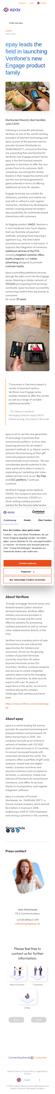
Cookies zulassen (27, 563)
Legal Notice (41, 1071)
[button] (8, 831)
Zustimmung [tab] (10, 520)
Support (22, 3)
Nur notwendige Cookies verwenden (27, 580)
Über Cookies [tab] (45, 520)
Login (31, 3)
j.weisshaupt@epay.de (27, 923)
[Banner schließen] (51, 512)
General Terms (14, 1071)
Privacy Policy (28, 1071)
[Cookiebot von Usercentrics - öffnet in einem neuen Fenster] (33, 512)
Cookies (27, 1073)
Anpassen (26, 571)
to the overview (16, 23)
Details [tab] (27, 520)
